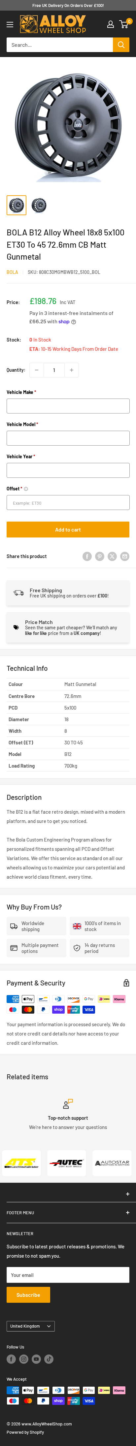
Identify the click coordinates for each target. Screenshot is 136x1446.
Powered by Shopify (25, 1432)
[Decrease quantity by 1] (37, 370)
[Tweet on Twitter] (112, 556)
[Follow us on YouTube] (36, 1359)
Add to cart (68, 529)
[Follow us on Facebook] (11, 1359)
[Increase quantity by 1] (72, 370)
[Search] (121, 44)
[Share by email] (124, 556)
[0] (124, 24)
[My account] (110, 24)
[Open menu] (10, 24)
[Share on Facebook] (87, 556)
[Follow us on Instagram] (23, 1359)
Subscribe (28, 1294)
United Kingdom (25, 1326)
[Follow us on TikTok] (48, 1359)
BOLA (12, 272)
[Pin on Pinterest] (99, 556)
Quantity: (16, 370)
